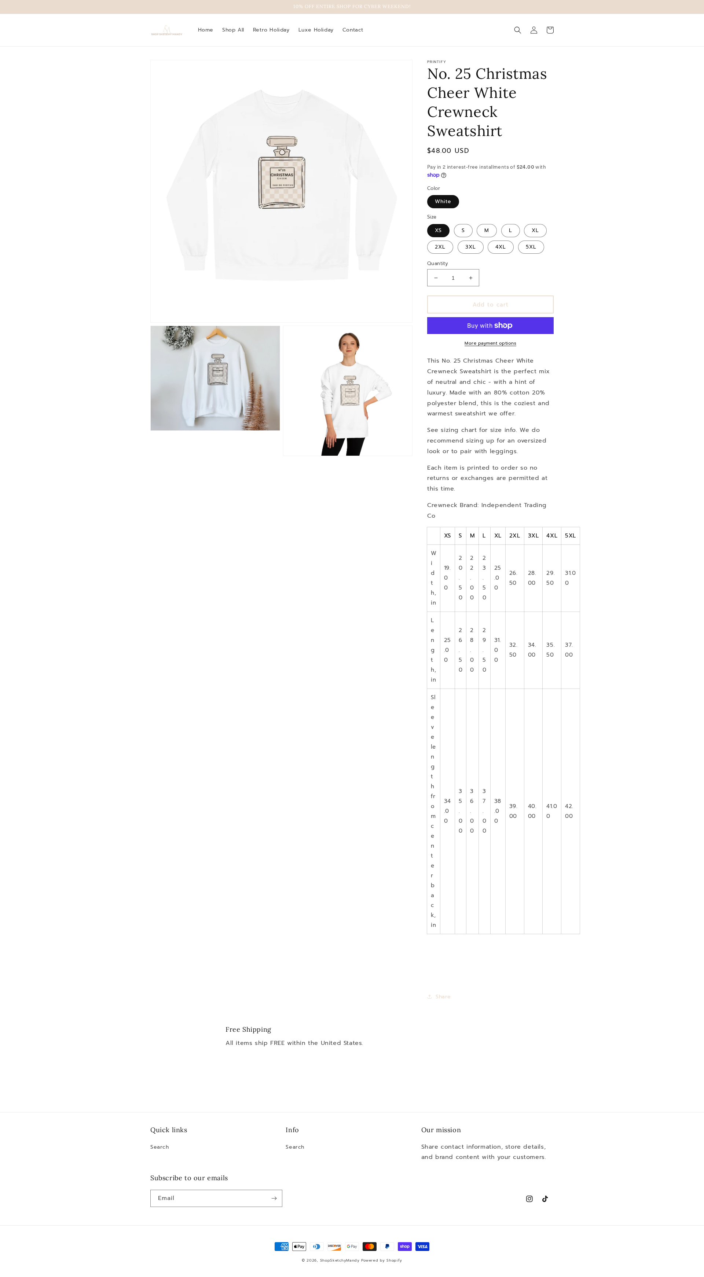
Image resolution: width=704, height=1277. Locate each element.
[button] (518, 30)
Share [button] (443, 997)
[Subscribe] (274, 1198)
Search (159, 1147)
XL (535, 230)
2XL (440, 247)
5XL (531, 247)
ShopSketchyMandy (340, 1260)
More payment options (490, 343)
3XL (470, 247)
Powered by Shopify (381, 1260)
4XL (500, 247)
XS (438, 230)
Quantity (437, 263)
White (443, 201)
